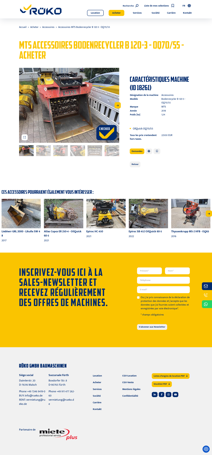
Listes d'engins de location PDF (169, 376)
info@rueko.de (34, 395)
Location (95, 13)
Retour (135, 164)
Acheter (116, 13)
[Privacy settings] (206, 449)
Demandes (137, 151)
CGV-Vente (128, 382)
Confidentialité (130, 396)
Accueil (23, 27)
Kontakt (187, 13)
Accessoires (48, 27)
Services (137, 13)
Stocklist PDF (160, 384)
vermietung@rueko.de (32, 402)
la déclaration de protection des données (165, 299)
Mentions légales (131, 389)
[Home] (41, 9)
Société (156, 13)
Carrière (171, 13)
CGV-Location (129, 376)
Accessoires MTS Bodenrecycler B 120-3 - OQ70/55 (84, 27)
